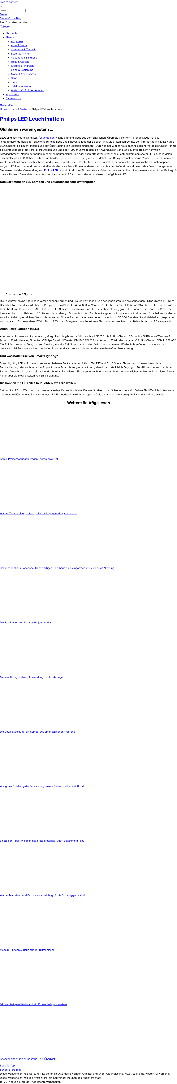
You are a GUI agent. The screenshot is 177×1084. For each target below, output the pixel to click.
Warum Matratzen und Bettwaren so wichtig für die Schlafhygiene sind (42, 895)
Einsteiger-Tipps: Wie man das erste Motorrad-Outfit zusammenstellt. (42, 840)
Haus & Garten (20, 61)
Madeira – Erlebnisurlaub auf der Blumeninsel (27, 949)
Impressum (12, 94)
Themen (10, 37)
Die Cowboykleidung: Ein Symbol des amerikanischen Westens (37, 731)
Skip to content (9, 1)
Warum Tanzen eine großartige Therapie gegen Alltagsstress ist (38, 513)
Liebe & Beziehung (22, 69)
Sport (14, 77)
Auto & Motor (19, 45)
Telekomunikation (21, 86)
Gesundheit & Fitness (24, 57)
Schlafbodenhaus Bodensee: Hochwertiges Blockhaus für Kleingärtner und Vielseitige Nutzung (57, 567)
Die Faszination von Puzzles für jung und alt (26, 622)
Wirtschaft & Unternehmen (27, 90)
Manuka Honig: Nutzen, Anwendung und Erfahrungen (32, 677)
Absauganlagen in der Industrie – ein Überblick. (28, 1058)
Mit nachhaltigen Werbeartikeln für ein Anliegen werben (33, 1004)
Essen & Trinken (20, 53)
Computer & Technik (23, 49)
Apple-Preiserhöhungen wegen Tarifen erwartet (29, 458)
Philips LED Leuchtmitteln (32, 119)
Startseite (12, 33)
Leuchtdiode (47, 137)
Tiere (14, 82)
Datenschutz (13, 98)
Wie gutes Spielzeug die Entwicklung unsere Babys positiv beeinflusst (42, 786)
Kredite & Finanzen (22, 65)
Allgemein (17, 41)
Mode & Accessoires (23, 73)
